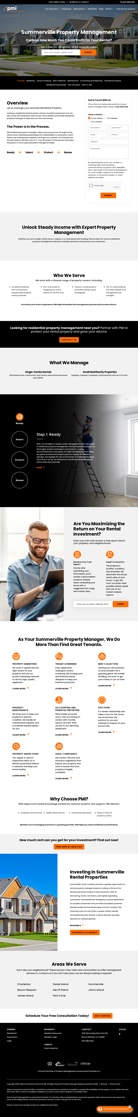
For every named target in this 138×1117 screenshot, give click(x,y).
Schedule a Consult (84, 932)
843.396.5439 (129, 2)
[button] (119, 1034)
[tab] (20, 419)
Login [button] (9, 1041)
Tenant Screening (44, 81)
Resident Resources (53, 1033)
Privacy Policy (115, 1084)
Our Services (51, 9)
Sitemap (104, 1084)
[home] (13, 9)
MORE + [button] (66, 467)
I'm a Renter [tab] (112, 118)
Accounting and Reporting (91, 81)
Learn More (19, 688)
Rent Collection (59, 81)
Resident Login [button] (50, 1037)
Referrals (92, 9)
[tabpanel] (66, 450)
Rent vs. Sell (87, 85)
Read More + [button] (98, 926)
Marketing (30, 81)
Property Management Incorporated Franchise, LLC (78, 1071)
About (109, 9)
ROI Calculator (74, 85)
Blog (101, 9)
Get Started (102, 1015)
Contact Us (69, 339)
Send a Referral (51, 1048)
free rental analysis (69, 846)
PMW (96, 1084)
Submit (88, 52)
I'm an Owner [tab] (96, 118)
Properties (66, 9)
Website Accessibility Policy (76, 1092)
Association (12, 1037)
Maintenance (73, 81)
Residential (12, 1033)
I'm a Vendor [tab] (96, 121)
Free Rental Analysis (125, 9)
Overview (21, 81)
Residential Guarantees (56, 85)
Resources (79, 9)
